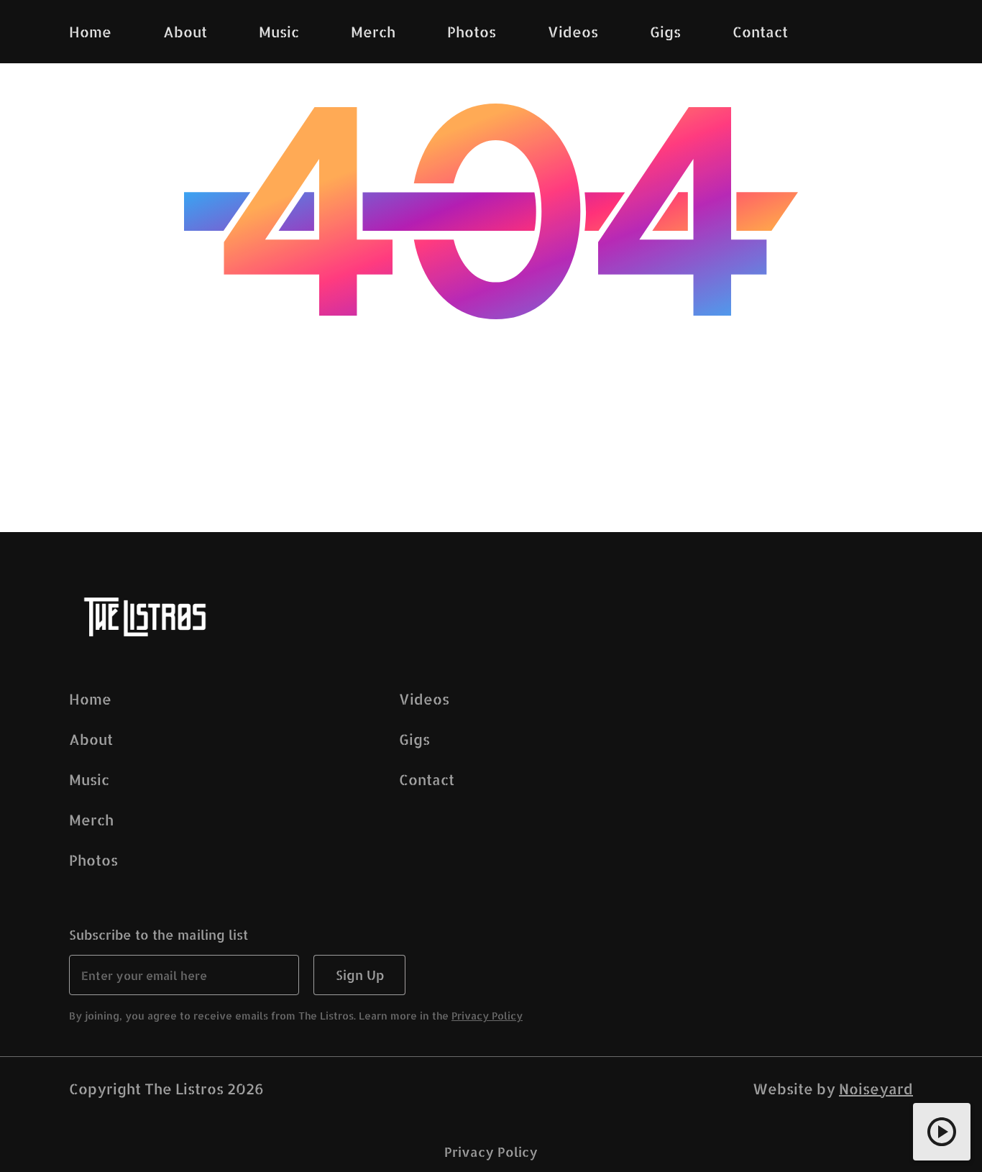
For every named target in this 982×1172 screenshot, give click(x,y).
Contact (426, 779)
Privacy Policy (487, 1016)
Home (90, 699)
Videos (424, 699)
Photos (93, 860)
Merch (91, 819)
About (91, 739)
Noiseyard (876, 1088)
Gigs (414, 739)
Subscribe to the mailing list (158, 934)
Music (89, 779)
